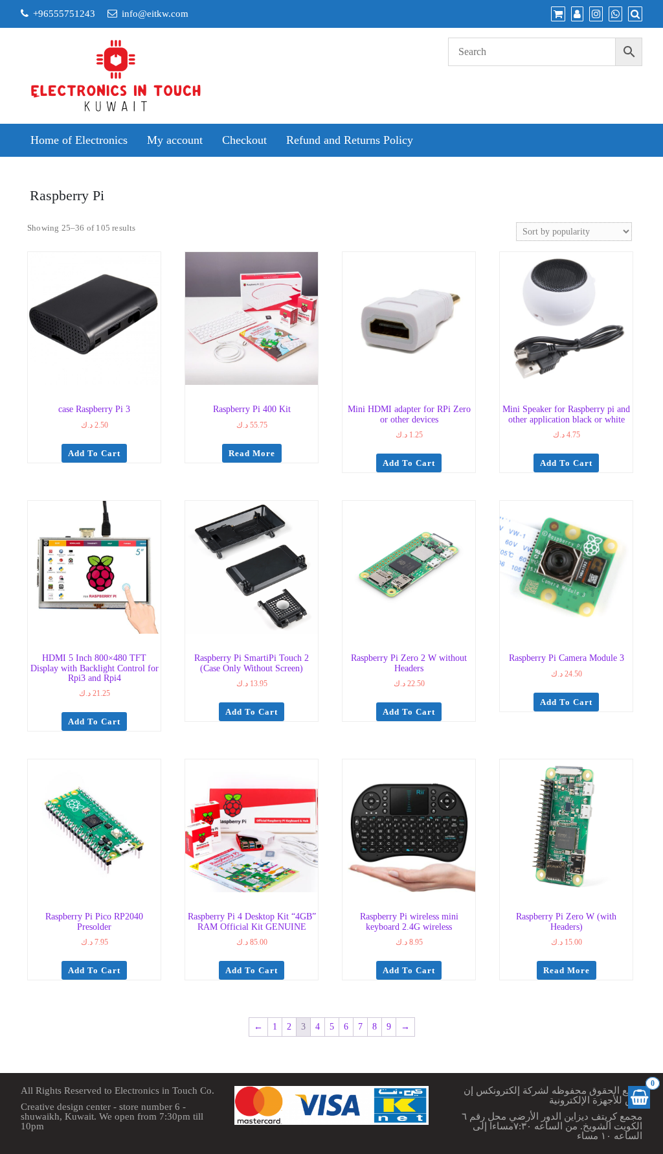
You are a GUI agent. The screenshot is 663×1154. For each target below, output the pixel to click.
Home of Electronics (79, 139)
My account (175, 139)
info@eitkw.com (155, 13)
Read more (252, 453)
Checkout (244, 139)
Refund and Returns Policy (349, 139)
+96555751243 (64, 13)
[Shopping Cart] (639, 1097)
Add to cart (94, 453)
